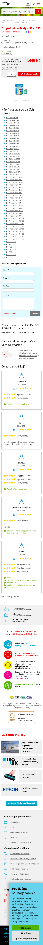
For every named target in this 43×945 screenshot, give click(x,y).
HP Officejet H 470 (13, 172)
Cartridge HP (14, 23)
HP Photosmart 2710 (14, 203)
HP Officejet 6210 (13, 154)
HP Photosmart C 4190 (15, 236)
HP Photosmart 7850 (14, 205)
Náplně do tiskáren (7, 20)
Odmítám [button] (26, 933)
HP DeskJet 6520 (12, 128)
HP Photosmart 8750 (14, 216)
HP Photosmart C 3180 (15, 226)
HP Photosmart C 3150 (15, 224)
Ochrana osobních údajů (19, 874)
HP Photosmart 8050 (14, 208)
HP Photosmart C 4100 (15, 231)
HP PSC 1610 (11, 252)
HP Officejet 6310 (13, 159)
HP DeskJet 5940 (12, 125)
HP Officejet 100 (12, 149)
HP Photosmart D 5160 (15, 239)
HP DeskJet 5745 (12, 123)
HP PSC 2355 (11, 257)
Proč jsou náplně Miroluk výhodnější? (20, 42)
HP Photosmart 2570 (14, 195)
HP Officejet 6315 (13, 161)
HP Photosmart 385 (14, 185)
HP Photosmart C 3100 (15, 221)
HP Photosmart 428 (14, 190)
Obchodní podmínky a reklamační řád (24, 864)
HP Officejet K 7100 (14, 174)
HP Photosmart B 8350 (15, 218)
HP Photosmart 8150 (14, 211)
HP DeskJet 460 (12, 117)
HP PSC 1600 (11, 249)
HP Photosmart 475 (14, 193)
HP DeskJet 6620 (12, 133)
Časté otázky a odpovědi (20, 854)
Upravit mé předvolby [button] (26, 938)
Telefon (6, 286)
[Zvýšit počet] (15, 73)
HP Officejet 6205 (13, 151)
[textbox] (18, 11)
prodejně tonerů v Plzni (28, 356)
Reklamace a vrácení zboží (20, 869)
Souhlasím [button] (25, 928)
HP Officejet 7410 (13, 169)
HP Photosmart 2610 (14, 200)
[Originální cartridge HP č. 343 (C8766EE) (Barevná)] (21, 96)
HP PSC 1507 (11, 244)
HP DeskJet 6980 (12, 141)
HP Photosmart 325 (14, 177)
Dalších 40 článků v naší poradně (21, 803)
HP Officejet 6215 (13, 156)
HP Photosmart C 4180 (15, 234)
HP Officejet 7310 (13, 167)
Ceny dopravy (6, 53)
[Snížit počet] (15, 75)
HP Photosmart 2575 (14, 198)
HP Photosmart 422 (14, 187)
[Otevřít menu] (28, 3)
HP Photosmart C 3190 (15, 229)
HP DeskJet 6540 (12, 130)
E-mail (5, 278)
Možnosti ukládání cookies (20, 879)
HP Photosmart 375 (14, 182)
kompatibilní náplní (11, 59)
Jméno (5, 270)
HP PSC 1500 (11, 242)
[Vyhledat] (38, 11)
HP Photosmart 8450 (14, 213)
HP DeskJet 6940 (12, 138)
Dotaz (5, 295)
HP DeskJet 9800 (12, 143)
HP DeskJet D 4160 (13, 146)
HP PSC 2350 (11, 255)
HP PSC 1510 (11, 247)
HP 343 (24, 23)
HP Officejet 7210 (13, 164)
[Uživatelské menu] (34, 4)
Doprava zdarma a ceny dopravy (23, 859)
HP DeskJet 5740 (12, 120)
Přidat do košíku (31, 74)
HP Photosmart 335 (14, 180)
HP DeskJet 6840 (12, 136)
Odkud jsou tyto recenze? (11, 596)
